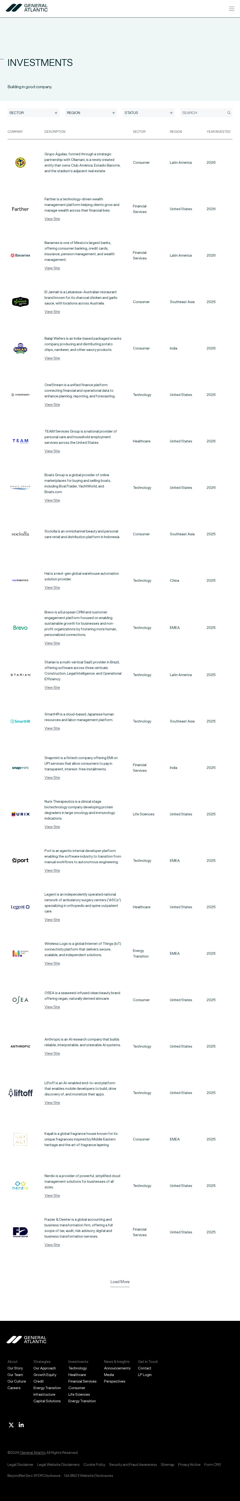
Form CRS (212, 1464)
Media (109, 1374)
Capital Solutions (47, 1401)
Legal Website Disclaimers (58, 1464)
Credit (39, 1381)
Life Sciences (79, 1394)
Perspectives (114, 1381)
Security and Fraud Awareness (133, 1464)
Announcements (117, 1368)
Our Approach (45, 1368)
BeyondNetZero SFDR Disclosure (34, 1475)
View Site (52, 219)
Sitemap (167, 1464)
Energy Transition (47, 1388)
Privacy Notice (189, 1464)
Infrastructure (44, 1394)
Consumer (76, 1388)
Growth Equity (45, 1374)
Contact (144, 1368)
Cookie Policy (94, 1464)
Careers (14, 1388)
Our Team (15, 1374)
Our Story (15, 1368)
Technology (77, 1368)
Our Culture (17, 1381)
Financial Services (82, 1381)
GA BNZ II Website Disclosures (88, 1475)
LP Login (145, 1374)
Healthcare (77, 1374)
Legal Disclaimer (21, 1464)
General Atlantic (33, 1452)
